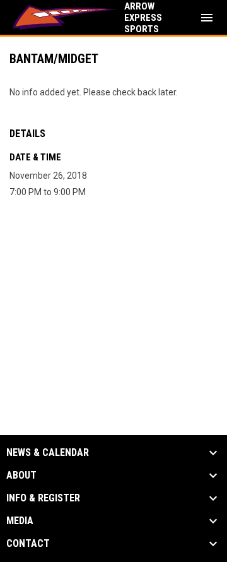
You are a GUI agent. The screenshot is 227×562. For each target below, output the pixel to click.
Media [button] (19, 521)
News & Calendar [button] (47, 453)
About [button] (21, 475)
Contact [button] (28, 544)
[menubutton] (206, 17)
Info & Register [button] (43, 498)
